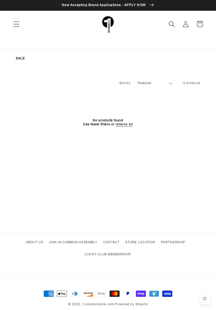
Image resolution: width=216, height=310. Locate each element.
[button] (16, 24)
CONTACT (111, 242)
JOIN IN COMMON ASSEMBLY (73, 242)
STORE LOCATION (140, 242)
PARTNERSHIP (173, 242)
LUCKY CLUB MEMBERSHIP (108, 254)
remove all (124, 124)
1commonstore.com (98, 304)
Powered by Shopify (131, 304)
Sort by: (125, 83)
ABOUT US (34, 242)
